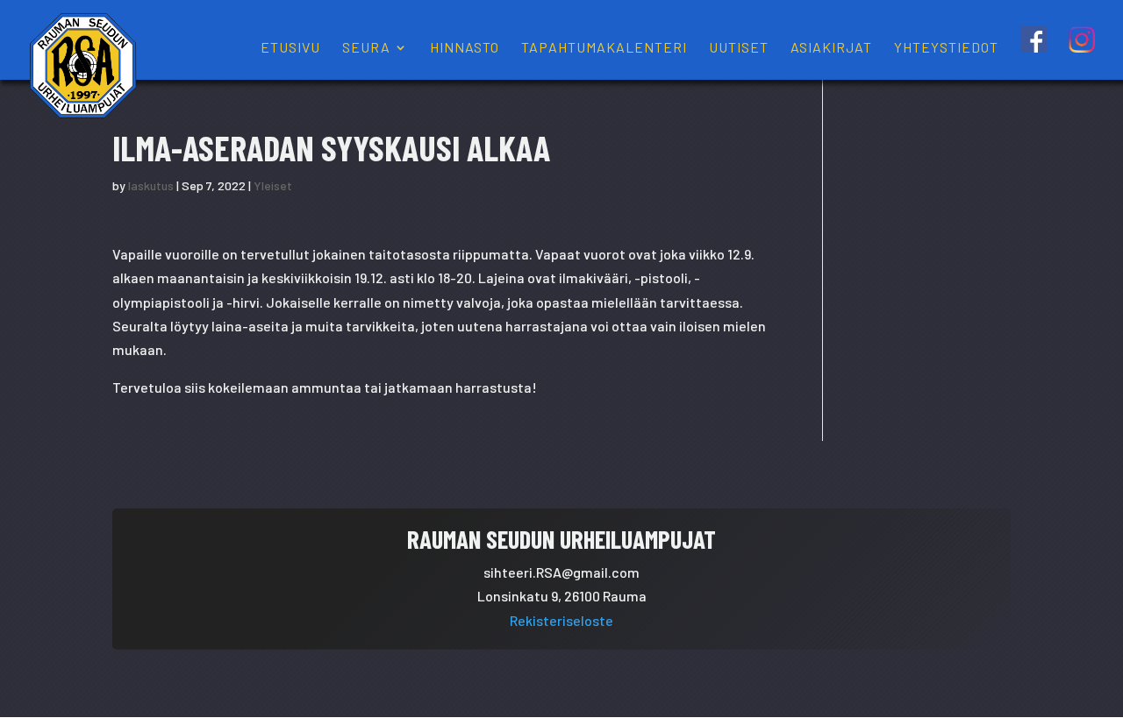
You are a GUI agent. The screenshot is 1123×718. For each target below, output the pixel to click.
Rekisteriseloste (561, 620)
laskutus (151, 185)
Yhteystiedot (946, 48)
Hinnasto (464, 48)
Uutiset (739, 48)
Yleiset (273, 185)
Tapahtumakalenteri (604, 48)
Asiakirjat (831, 48)
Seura (366, 48)
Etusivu (290, 48)
